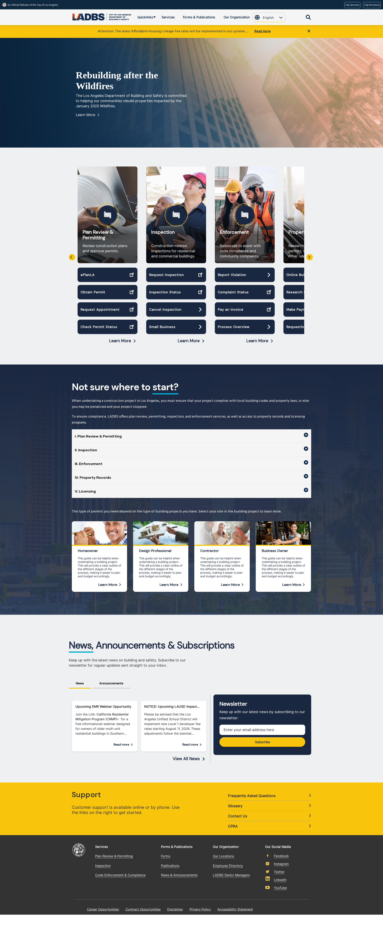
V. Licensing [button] (85, 491)
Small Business (162, 327)
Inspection (163, 232)
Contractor (209, 550)
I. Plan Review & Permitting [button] (98, 436)
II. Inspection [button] (86, 450)
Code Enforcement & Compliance (120, 875)
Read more (262, 31)
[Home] (87, 16)
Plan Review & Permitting (98, 234)
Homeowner (88, 550)
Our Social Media (278, 846)
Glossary (235, 806)
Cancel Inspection (165, 309)
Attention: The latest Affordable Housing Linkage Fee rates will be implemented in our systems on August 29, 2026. (174, 31)
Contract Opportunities (143, 909)
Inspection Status (165, 292)
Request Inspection (166, 275)
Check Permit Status (99, 327)
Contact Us (237, 816)
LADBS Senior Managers (231, 875)
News (80, 683)
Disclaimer (175, 909)
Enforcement (234, 232)
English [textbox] (268, 18)
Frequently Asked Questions (251, 796)
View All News (186, 758)
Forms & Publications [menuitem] (199, 17)
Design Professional (155, 550)
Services (101, 847)
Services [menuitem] (168, 17)
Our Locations (223, 856)
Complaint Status (233, 292)
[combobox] (274, 18)
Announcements (111, 683)
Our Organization (226, 847)
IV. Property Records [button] (93, 477)
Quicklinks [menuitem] (142, 17)
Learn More (85, 115)
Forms (165, 856)
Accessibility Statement (235, 909)
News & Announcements (179, 875)
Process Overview (234, 327)
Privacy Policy (200, 909)
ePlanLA (88, 275)
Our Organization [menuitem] (237, 17)
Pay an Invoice (230, 309)
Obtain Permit (93, 292)
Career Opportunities (103, 909)
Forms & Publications (176, 847)
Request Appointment (100, 309)
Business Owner (275, 550)
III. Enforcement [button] (88, 463)
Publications (170, 866)
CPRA (233, 826)
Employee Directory (228, 866)
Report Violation (232, 275)
